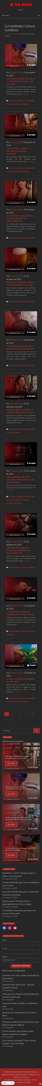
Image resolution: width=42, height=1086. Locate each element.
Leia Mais (11, 763)
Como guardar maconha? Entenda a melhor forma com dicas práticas (20, 479)
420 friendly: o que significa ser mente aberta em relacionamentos (19, 218)
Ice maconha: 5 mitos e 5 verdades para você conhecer (20, 613)
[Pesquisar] (36, 730)
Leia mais (26, 94)
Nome (4, 940)
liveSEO (28, 1082)
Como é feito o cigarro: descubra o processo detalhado (17, 151)
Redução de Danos (14, 503)
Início (6, 34)
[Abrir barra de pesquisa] (39, 15)
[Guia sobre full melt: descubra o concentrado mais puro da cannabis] (21, 800)
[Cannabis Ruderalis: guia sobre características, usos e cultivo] (21, 769)
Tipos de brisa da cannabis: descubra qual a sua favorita (20, 347)
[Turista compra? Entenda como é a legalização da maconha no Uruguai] (21, 830)
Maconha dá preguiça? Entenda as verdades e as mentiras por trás (18, 550)
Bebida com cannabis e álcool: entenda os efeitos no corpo (21, 283)
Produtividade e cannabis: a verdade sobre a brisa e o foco (20, 411)
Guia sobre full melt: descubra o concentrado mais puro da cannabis (20, 81)
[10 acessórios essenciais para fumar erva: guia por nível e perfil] (21, 861)
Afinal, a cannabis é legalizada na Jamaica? (20, 680)
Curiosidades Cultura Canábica (21, 238)
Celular (4, 956)
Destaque (25, 104)
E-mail (4, 948)
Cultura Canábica (14, 34)
